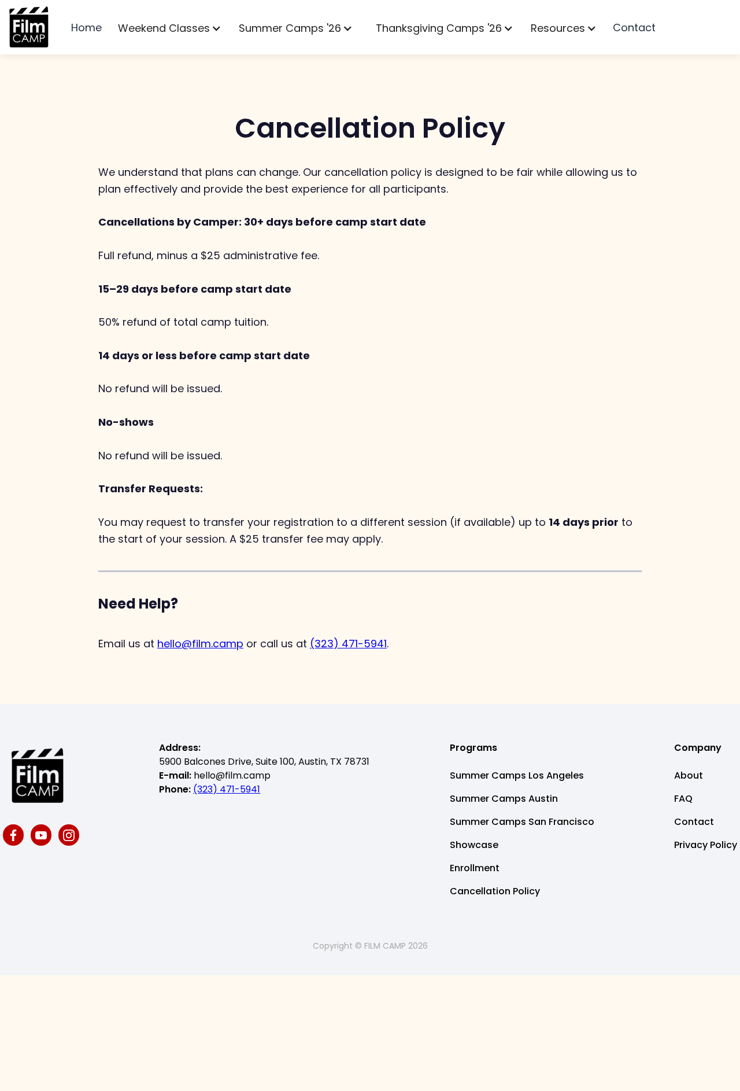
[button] (169, 28)
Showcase (474, 845)
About (688, 775)
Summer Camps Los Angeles (517, 775)
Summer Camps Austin (504, 798)
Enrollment (475, 868)
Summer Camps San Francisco (522, 821)
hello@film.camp (200, 643)
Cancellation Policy (495, 891)
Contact (634, 27)
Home (86, 27)
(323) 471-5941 (348, 643)
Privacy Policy (705, 845)
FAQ (683, 798)
